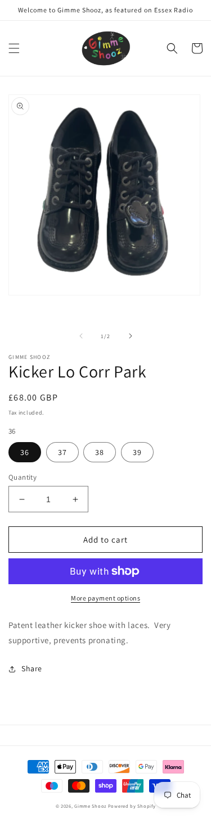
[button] (14, 48)
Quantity (22, 477)
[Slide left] (81, 336)
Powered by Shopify (132, 806)
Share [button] (31, 668)
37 (62, 452)
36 (24, 452)
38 (99, 452)
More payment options (105, 598)
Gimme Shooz (90, 806)
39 (137, 452)
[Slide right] (130, 336)
